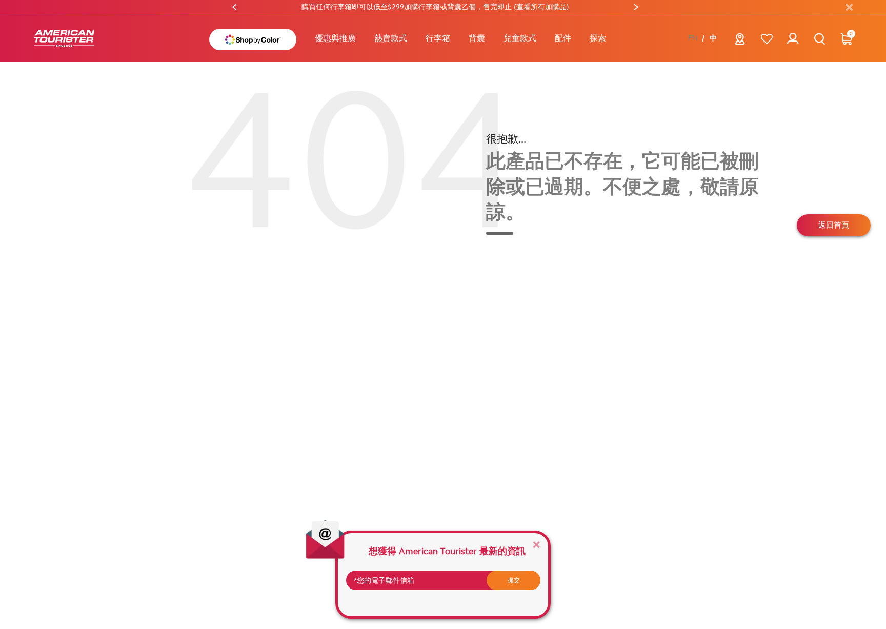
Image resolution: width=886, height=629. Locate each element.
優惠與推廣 (335, 38)
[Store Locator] (740, 41)
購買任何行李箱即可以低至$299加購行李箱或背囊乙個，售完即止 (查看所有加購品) (322, 7)
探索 (598, 38)
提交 (514, 580)
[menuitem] (335, 38)
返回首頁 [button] (833, 225)
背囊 (477, 38)
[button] (390, 38)
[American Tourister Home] (64, 38)
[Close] (536, 544)
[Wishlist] (767, 38)
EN (692, 38)
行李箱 (438, 38)
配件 (563, 38)
